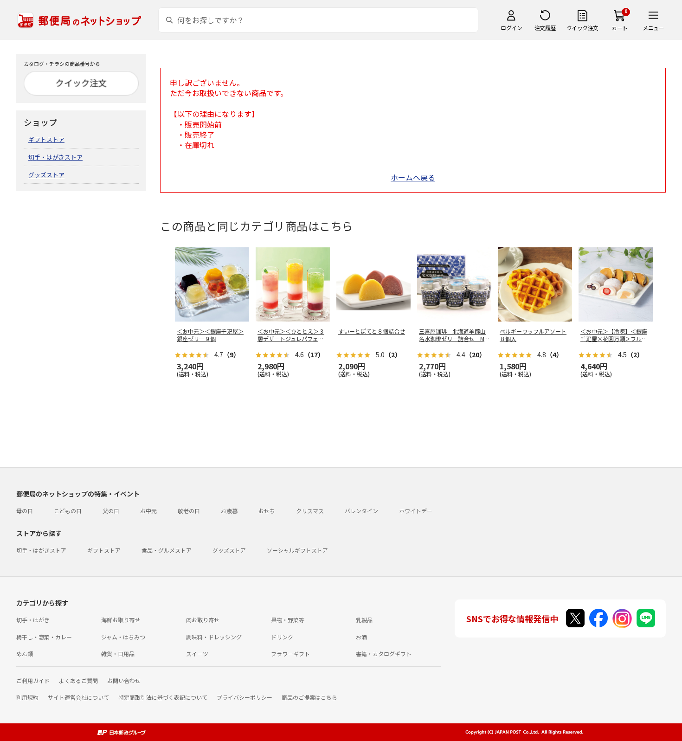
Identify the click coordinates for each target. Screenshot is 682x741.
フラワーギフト (290, 653)
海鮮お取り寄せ (120, 620)
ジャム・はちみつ (123, 637)
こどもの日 (68, 511)
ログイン (511, 28)
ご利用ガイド (33, 680)
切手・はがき (33, 620)
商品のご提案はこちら (309, 697)
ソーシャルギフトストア (297, 550)
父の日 (111, 511)
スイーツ (197, 653)
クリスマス (310, 511)
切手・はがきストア (55, 157)
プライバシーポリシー (244, 697)
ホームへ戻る (413, 177)
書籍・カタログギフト (384, 653)
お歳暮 (229, 511)
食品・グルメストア (167, 550)
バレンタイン (361, 511)
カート (619, 28)
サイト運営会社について (78, 697)
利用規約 (27, 697)
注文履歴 (545, 28)
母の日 (24, 511)
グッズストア (46, 174)
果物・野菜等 (287, 620)
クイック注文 (582, 28)
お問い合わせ (124, 680)
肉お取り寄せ (202, 620)
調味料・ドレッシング (214, 637)
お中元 (148, 511)
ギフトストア (46, 139)
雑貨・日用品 (118, 653)
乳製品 (364, 620)
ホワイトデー (415, 511)
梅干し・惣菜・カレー (44, 637)
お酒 (361, 637)
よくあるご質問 (78, 680)
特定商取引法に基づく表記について (162, 697)
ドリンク (282, 637)
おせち (266, 511)
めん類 (24, 653)
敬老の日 (189, 511)
